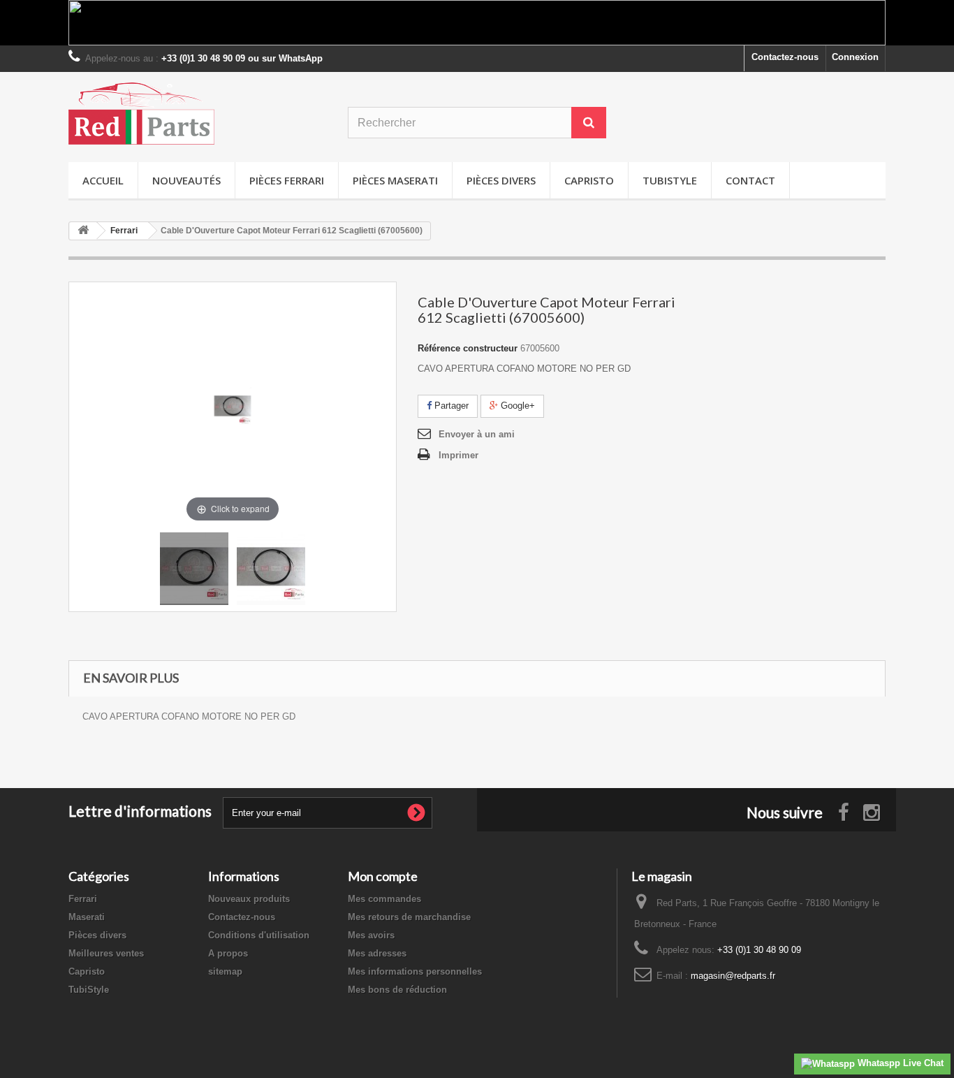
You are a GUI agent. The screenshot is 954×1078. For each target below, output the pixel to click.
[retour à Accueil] (83, 231)
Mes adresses (377, 953)
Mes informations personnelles (415, 971)
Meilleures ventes (106, 953)
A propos (228, 953)
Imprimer (458, 455)
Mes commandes (384, 899)
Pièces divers (501, 180)
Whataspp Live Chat (899, 1063)
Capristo (589, 180)
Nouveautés (186, 180)
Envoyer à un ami (477, 434)
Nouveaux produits (249, 899)
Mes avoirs (371, 935)
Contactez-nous (785, 57)
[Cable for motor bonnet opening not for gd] (194, 568)
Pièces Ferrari (286, 180)
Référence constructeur (468, 348)
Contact (750, 180)
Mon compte (383, 876)
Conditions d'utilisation (258, 935)
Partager (450, 405)
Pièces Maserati (395, 180)
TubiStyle (670, 180)
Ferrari (82, 899)
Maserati (86, 917)
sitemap (225, 971)
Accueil (103, 180)
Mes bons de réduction (397, 989)
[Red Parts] (197, 113)
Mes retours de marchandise (409, 917)
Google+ (516, 405)
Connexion (855, 57)
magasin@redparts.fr (733, 975)
